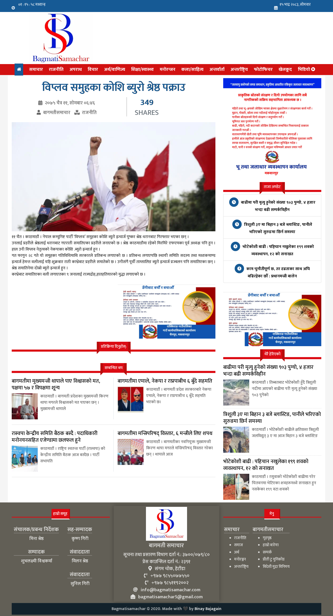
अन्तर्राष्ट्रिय (239, 69)
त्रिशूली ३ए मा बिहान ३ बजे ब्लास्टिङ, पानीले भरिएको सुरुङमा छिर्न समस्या (277, 228)
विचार (93, 69)
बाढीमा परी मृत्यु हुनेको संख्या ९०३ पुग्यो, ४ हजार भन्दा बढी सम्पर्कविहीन (277, 206)
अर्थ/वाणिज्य (114, 69)
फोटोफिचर (263, 69)
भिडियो (304, 69)
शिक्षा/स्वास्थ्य (142, 69)
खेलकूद (285, 69)
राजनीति (56, 69)
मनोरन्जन (167, 69)
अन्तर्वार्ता (217, 69)
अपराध (75, 69)
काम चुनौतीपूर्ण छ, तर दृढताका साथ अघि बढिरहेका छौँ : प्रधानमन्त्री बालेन (277, 272)
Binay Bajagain (208, 608)
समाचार (36, 69)
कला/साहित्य (192, 69)
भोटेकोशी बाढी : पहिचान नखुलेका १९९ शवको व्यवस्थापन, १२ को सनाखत (277, 250)
